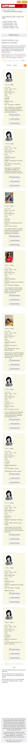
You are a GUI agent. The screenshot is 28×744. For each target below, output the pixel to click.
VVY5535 (7, 389)
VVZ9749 (7, 144)
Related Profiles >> (14, 35)
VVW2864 (7, 328)
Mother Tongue (8, 93)
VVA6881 (7, 622)
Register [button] (24, 2)
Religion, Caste (8, 90)
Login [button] (19, 2)
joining (8, 52)
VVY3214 (7, 448)
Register (14, 57)
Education (7, 100)
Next (23, 60)
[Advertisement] (15, 310)
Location (7, 103)
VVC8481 (7, 265)
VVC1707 (7, 503)
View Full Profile (15, 123)
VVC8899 (7, 206)
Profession (7, 96)
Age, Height (7, 87)
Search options (11, 10)
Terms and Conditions (17, 740)
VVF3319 (7, 568)
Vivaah (4, 10)
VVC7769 (7, 84)
